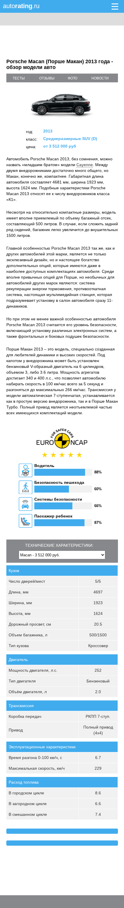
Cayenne (84, 164)
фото (72, 78)
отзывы (47, 78)
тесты (19, 78)
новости (100, 78)
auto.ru (21, 6)
